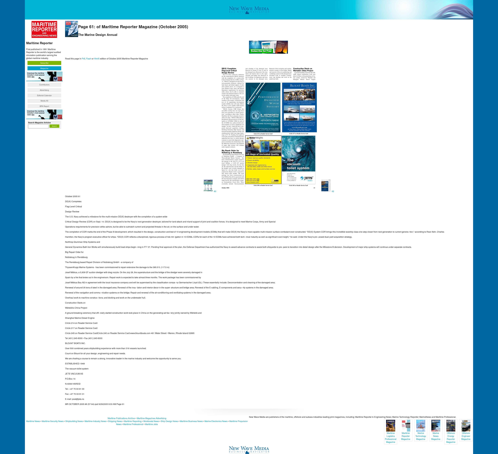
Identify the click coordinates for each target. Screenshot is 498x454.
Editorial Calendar (44, 95)
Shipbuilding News (74, 421)
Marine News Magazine (435, 436)
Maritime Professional (133, 424)
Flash (88, 58)
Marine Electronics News (216, 421)
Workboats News (151, 421)
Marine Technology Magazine (420, 436)
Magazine (44, 68)
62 (332, 191)
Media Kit (44, 100)
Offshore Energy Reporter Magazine (450, 437)
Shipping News (115, 421)
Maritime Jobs (151, 424)
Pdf (83, 58)
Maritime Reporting (132, 421)
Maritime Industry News (95, 421)
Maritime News (33, 421)
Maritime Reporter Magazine (405, 436)
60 (215, 191)
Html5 (96, 58)
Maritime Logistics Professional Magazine (390, 437)
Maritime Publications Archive (121, 418)
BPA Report (44, 106)
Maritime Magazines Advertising (151, 418)
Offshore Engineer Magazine (465, 436)
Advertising (44, 90)
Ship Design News (170, 421)
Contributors (44, 84)
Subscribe (44, 63)
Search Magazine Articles (39, 122)
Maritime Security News (53, 421)
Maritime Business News (191, 421)
